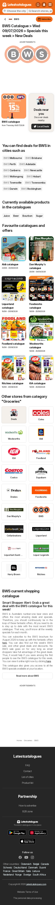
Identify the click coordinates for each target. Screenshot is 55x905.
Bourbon (27, 215)
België (36, 863)
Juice (7, 215)
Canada (45, 863)
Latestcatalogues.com (36, 884)
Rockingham (31, 188)
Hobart (34, 176)
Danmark (33, 867)
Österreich (26, 863)
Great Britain (18, 871)
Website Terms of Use (27, 892)
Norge (18, 874)
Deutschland (20, 867)
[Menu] (50, 4)
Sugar (39, 215)
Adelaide (27, 164)
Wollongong (13, 176)
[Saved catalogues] (38, 4)
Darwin (11, 188)
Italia (28, 871)
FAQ (27, 765)
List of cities (28, 777)
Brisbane (34, 158)
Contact (27, 771)
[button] (44, 4)
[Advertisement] (27, 65)
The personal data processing (27, 898)
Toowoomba (35, 182)
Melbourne (13, 158)
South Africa (39, 874)
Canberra (12, 170)
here (4, 642)
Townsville (13, 182)
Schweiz (7, 867)
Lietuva (36, 871)
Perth (10, 164)
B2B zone (27, 811)
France (6, 871)
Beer (16, 215)
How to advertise (27, 805)
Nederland (8, 874)
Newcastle (33, 170)
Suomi (42, 867)
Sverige (27, 874)
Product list (27, 782)
